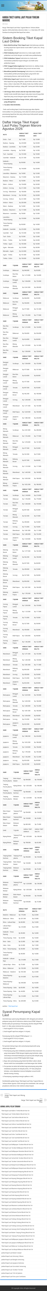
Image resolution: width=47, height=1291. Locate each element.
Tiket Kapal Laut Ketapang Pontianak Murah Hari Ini (17, 1175)
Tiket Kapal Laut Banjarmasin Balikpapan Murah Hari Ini (18, 1165)
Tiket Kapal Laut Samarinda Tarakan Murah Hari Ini (17, 1158)
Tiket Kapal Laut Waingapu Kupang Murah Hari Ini (16, 1182)
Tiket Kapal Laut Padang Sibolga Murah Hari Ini (16, 1219)
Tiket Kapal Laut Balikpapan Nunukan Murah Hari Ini (17, 1151)
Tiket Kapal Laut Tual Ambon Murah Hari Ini (14, 1117)
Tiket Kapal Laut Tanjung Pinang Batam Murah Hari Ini (18, 1236)
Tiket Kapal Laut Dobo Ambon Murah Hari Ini (15, 1121)
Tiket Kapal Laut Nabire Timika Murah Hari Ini (15, 1110)
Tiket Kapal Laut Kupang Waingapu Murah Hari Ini (16, 1178)
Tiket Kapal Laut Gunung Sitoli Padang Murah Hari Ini (17, 1229)
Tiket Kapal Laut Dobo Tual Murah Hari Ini (14, 1134)
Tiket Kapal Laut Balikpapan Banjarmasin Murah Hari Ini (18, 1168)
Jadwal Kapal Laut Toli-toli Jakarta (11, 1273)
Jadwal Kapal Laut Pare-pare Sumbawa (13, 1276)
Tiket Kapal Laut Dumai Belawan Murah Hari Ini (15, 1215)
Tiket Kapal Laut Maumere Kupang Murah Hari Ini (16, 1188)
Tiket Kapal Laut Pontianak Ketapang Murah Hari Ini (17, 1171)
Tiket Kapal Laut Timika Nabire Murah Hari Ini (15, 1114)
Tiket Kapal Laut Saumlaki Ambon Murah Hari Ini (16, 1127)
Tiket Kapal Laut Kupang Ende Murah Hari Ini (15, 1192)
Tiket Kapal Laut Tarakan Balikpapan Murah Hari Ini (17, 1148)
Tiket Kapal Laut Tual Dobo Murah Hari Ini (14, 1131)
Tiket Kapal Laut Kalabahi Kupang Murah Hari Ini (16, 1202)
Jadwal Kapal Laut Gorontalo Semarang (13, 1266)
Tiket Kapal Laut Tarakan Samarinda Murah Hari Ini (17, 1161)
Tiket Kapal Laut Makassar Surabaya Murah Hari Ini (17, 1246)
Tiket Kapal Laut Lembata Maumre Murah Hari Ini (16, 1209)
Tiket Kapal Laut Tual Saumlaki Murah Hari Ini (15, 1138)
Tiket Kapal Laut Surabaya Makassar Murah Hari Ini (17, 1249)
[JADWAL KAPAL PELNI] (23, 5)
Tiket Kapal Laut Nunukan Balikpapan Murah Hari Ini (17, 1154)
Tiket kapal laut (13, 1006)
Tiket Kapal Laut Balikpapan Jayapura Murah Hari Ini (17, 1239)
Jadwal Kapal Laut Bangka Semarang (12, 1259)
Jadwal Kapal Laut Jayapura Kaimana (12, 1263)
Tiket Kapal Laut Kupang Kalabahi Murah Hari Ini (16, 1198)
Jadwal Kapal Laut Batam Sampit (11, 1253)
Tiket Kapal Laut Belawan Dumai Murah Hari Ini (15, 1212)
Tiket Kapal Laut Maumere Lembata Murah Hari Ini (16, 1205)
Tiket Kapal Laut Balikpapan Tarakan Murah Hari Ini (17, 1144)
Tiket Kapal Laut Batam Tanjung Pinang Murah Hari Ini (18, 1232)
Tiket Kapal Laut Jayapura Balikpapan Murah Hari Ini (17, 1242)
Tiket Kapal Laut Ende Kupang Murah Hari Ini (15, 1195)
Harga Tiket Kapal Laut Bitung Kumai (15, 1095)
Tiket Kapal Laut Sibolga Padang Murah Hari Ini (16, 1222)
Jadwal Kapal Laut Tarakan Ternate (12, 1270)
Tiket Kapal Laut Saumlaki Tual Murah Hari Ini (15, 1141)
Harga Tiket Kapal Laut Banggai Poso (31, 1100)
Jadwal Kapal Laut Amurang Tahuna (12, 1256)
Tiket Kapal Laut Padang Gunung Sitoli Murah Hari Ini (17, 1226)
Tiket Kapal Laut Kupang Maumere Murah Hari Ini (16, 1185)
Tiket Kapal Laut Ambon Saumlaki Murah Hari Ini (16, 1124)
